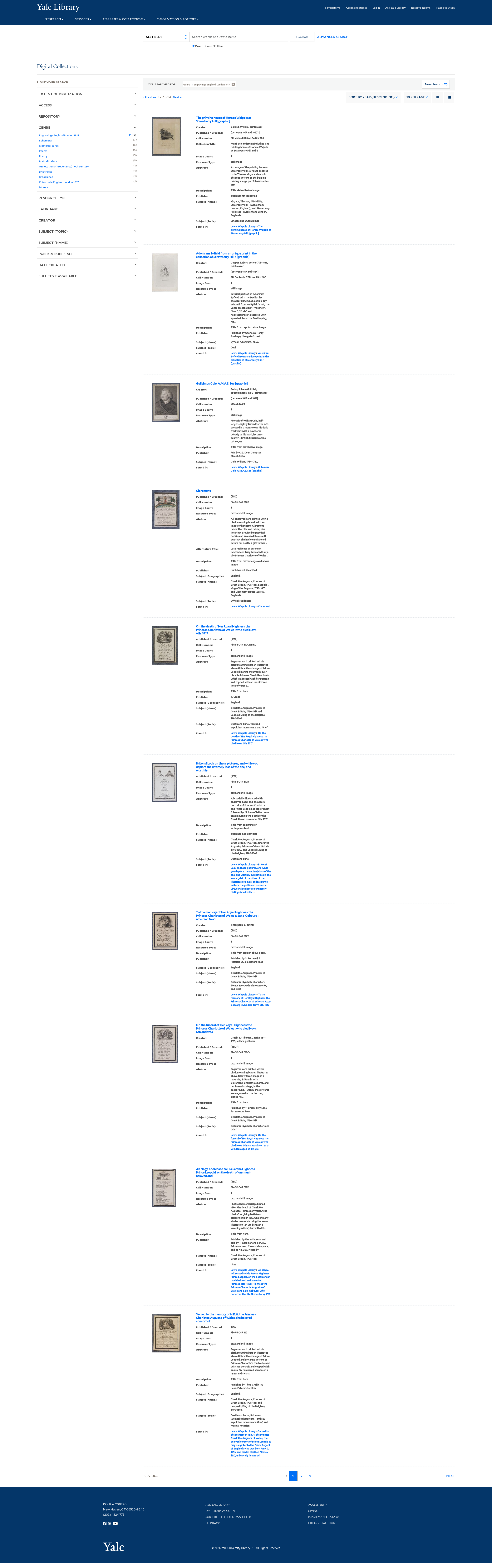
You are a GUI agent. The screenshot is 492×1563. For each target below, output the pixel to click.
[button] (302, 37)
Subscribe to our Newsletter (228, 1517)
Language (48, 209)
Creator (47, 220)
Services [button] (82, 19)
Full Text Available (58, 276)
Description (202, 46)
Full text (219, 46)
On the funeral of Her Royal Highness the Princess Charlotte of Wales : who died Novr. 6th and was (226, 1028)
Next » (177, 97)
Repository (49, 116)
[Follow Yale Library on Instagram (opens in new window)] (109, 1523)
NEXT (450, 1476)
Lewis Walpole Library (243, 226)
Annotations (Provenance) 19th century (64, 166)
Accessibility (318, 1504)
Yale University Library (68, 7)
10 (415, 97)
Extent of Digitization (60, 94)
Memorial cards (49, 145)
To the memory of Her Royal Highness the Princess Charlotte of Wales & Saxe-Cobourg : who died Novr (227, 916)
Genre (44, 127)
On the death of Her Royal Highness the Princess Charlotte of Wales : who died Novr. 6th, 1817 (226, 630)
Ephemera (45, 140)
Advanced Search (332, 37)
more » (43, 187)
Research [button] (53, 19)
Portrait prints (48, 161)
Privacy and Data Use (324, 1517)
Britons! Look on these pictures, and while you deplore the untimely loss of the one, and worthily (227, 767)
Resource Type (52, 198)
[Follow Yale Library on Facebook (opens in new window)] (104, 1523)
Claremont (203, 491)
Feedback (212, 1523)
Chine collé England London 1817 (59, 182)
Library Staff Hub (321, 1523)
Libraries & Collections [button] (123, 19)
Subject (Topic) (53, 231)
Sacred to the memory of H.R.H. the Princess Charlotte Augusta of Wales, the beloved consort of (226, 1318)
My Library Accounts (221, 1510)
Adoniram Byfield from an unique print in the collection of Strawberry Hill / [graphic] (226, 255)
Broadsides (46, 177)
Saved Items (332, 7)
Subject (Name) (53, 242)
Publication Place (56, 253)
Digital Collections (57, 67)
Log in (376, 7)
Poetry (43, 156)
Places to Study (445, 7)
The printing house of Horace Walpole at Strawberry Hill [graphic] (223, 119)
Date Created (52, 265)
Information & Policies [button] (176, 19)
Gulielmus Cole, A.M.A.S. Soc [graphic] (222, 383)
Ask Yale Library (395, 7)
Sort (372, 97)
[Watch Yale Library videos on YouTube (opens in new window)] (115, 1523)
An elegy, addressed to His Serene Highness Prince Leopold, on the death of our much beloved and (225, 1172)
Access (45, 105)
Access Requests (356, 7)
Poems (43, 151)
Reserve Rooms (420, 7)
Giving (313, 1510)
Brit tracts (45, 171)
